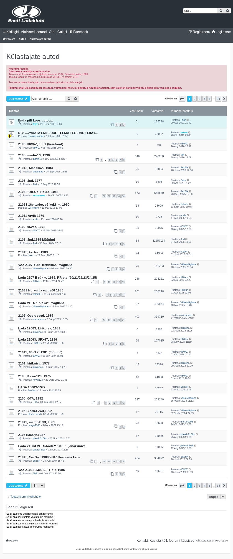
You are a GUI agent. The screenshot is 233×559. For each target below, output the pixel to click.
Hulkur (184, 289)
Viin (182, 154)
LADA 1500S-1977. (32, 387)
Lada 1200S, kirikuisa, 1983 (39, 328)
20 (118, 320)
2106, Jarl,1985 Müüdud (36, 239)
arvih (35, 219)
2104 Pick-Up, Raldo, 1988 (38, 192)
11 (114, 282)
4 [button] (204, 99)
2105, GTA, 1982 (30, 398)
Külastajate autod (33, 56)
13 (123, 282)
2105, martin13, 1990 (34, 155)
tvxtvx (31, 255)
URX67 (37, 343)
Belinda (184, 204)
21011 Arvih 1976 (31, 216)
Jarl (35, 184)
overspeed (38, 319)
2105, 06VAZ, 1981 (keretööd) (40, 144)
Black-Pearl (34, 414)
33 (118, 196)
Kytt (35, 124)
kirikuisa (37, 332)
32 (114, 196)
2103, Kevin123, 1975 (34, 376)
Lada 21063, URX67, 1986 (37, 339)
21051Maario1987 (31, 435)
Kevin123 (38, 379)
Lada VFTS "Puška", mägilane (41, 303)
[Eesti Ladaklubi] (26, 14)
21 (123, 320)
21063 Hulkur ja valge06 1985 (40, 290)
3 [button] (199, 99)
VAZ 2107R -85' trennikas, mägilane (45, 265)
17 (104, 320)
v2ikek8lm (33, 207)
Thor (183, 120)
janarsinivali (39, 449)
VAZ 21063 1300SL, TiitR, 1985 (41, 470)
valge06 (37, 294)
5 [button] (209, 99)
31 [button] (218, 99)
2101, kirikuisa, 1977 (34, 363)
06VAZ (36, 147)
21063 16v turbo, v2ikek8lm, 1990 (43, 204)
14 (123, 461)
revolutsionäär (35, 136)
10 (109, 282)
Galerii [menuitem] (62, 32)
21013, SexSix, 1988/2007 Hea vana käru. (49, 457)
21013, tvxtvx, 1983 (33, 252)
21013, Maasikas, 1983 (35, 168)
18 (109, 320)
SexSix (184, 167)
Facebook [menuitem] (80, 32)
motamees (39, 195)
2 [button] (194, 99)
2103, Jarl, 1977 (30, 180)
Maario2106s (40, 438)
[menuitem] (34, 32)
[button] (182, 98)
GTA (35, 402)
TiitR (35, 473)
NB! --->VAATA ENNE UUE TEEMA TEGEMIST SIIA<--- (58, 133)
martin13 (37, 158)
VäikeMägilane (40, 268)
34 (123, 196)
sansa (183, 132)
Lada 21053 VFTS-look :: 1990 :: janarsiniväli (52, 446)
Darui (183, 180)
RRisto (36, 281)
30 (104, 196)
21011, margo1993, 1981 (36, 422)
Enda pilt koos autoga (35, 120)
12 (118, 282)
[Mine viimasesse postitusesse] (187, 120)
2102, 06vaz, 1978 (31, 227)
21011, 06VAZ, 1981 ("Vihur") (40, 352)
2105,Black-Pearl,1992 (35, 411)
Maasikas (38, 171)
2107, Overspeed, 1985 (35, 315)
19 (114, 320)
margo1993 (34, 425)
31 (109, 196)
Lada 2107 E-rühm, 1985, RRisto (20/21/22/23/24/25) (57, 277)
